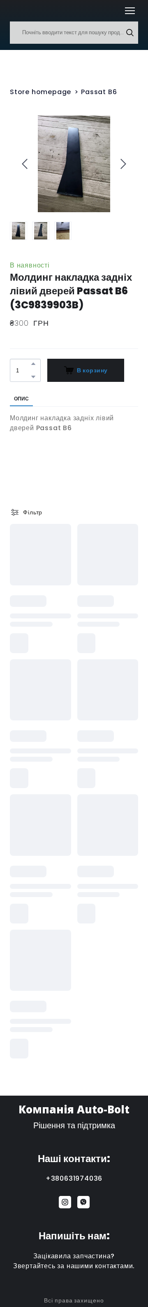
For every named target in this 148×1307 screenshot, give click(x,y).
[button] (130, 33)
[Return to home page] (22, 10)
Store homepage (40, 92)
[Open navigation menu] (130, 10)
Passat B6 (99, 92)
